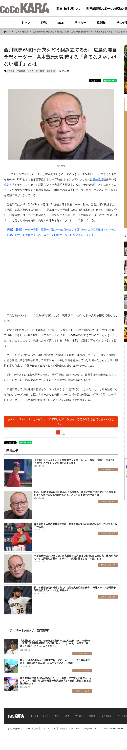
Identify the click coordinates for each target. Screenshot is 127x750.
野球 (44, 22)
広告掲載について (91, 728)
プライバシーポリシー (113, 728)
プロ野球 (21, 71)
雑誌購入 (63, 728)
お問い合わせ (14, 728)
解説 (42, 71)
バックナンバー (49, 728)
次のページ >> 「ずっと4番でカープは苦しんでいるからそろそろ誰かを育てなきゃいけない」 (61, 421)
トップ (25, 22)
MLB (60, 22)
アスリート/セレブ (20, 32)
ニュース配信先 (31, 728)
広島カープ (33, 71)
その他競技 (106, 716)
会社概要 (75, 728)
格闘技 (101, 22)
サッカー (80, 22)
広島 (6, 184)
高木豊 (11, 71)
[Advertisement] (61, 275)
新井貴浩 (51, 71)
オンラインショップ (39, 716)
